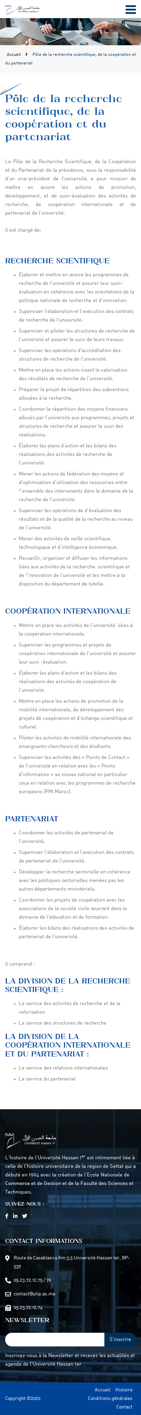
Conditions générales (110, 1398)
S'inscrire (120, 1339)
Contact (124, 1407)
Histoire (123, 1390)
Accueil (14, 54)
